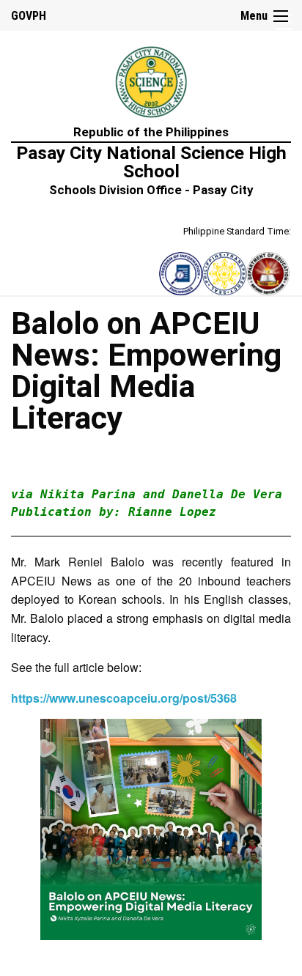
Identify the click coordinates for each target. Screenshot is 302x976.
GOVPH (28, 16)
